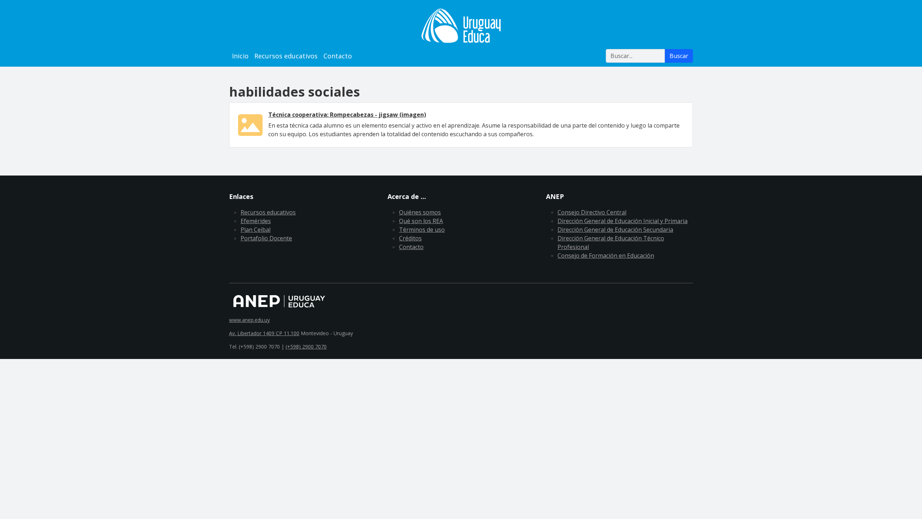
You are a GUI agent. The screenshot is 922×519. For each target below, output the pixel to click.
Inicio (240, 56)
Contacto (337, 56)
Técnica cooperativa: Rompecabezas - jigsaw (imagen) (347, 115)
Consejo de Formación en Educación (606, 256)
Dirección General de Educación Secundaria (615, 230)
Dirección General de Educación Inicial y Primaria (623, 221)
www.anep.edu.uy (249, 319)
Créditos (410, 238)
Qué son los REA (421, 221)
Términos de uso (422, 230)
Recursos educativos (286, 56)
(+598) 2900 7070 (306, 346)
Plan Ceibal (255, 230)
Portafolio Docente (266, 238)
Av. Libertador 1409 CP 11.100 (264, 333)
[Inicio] (461, 25)
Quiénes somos (420, 212)
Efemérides (256, 221)
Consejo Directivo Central (592, 212)
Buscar (679, 56)
